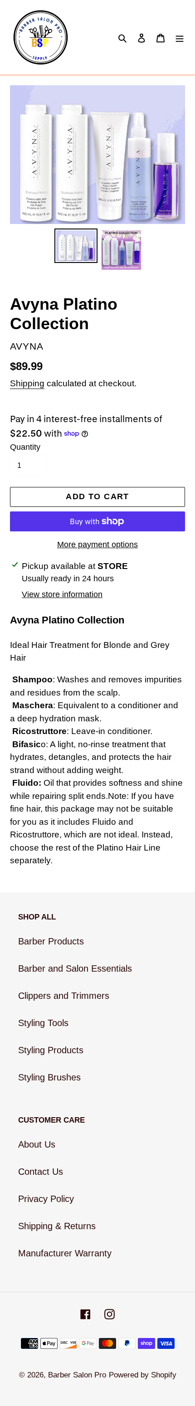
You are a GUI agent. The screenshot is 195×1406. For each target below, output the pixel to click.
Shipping (27, 383)
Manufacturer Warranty (65, 1253)
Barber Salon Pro (77, 1375)
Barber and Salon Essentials (75, 968)
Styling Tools (43, 1023)
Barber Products (51, 941)
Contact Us (40, 1172)
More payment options (97, 544)
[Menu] (179, 37)
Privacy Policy (46, 1199)
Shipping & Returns (57, 1226)
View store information (62, 594)
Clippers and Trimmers (63, 996)
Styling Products (50, 1050)
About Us (36, 1144)
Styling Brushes (49, 1077)
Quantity (25, 447)
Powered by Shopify (142, 1375)
